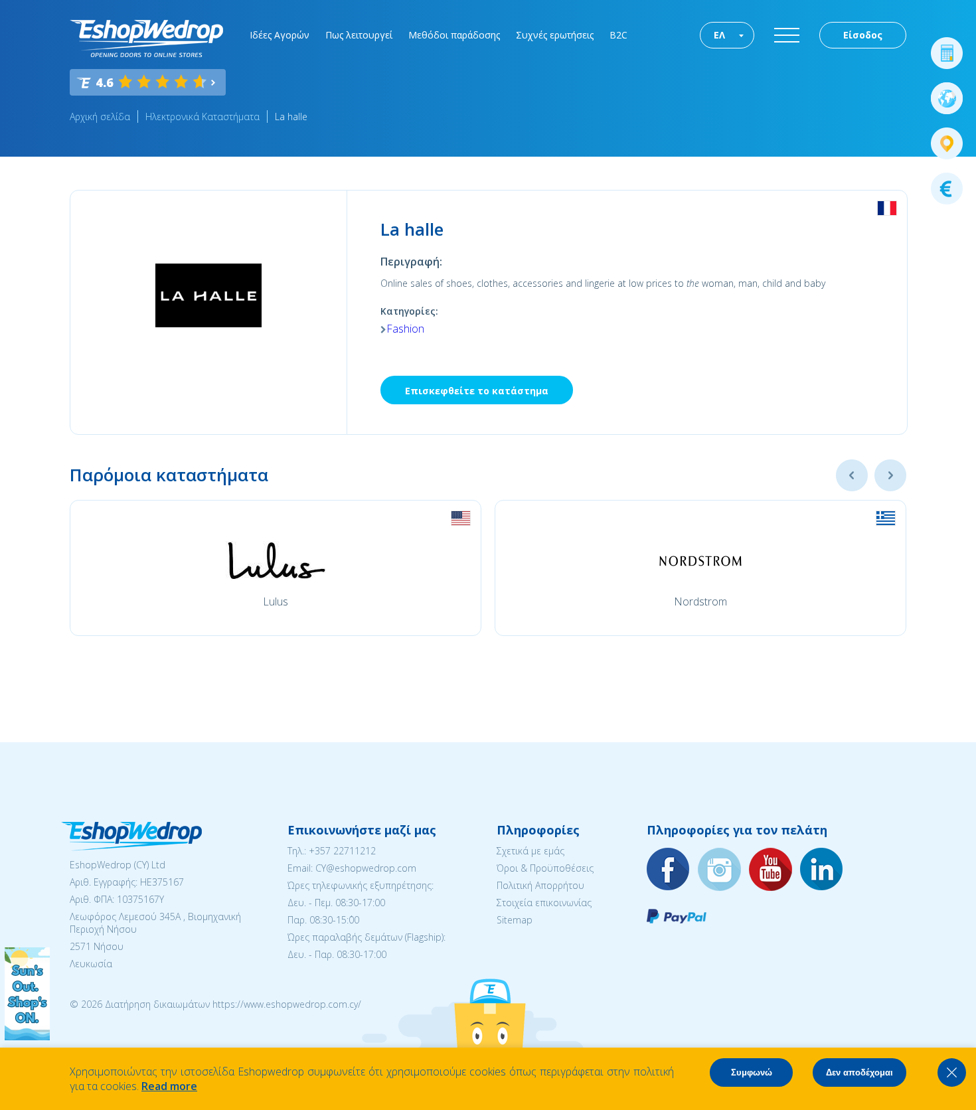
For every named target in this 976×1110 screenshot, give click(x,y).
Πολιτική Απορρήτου (540, 885)
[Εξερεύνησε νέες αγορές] (947, 98)
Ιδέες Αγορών (279, 35)
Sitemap (514, 919)
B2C (618, 35)
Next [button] (890, 475)
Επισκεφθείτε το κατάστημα (476, 390)
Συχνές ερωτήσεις (555, 35)
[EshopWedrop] (146, 38)
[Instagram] (720, 870)
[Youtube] (771, 870)
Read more (169, 1086)
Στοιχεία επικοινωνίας (544, 902)
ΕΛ (719, 35)
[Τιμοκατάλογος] (947, 188)
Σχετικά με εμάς (530, 850)
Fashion (405, 328)
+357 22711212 (342, 850)
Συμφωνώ (751, 1072)
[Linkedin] (822, 870)
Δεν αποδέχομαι (859, 1072)
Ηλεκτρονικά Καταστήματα (202, 116)
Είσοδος (862, 35)
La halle (291, 116)
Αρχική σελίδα (100, 116)
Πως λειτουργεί (358, 35)
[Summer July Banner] (27, 1036)
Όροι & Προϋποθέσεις (545, 868)
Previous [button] (852, 475)
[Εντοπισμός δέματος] (947, 143)
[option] (275, 568)
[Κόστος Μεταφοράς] (947, 53)
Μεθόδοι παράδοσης (454, 35)
